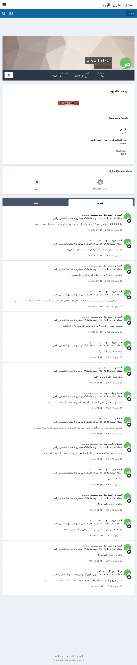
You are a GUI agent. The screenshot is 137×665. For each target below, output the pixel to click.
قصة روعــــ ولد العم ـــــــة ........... (102, 214)
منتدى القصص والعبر (63, 218)
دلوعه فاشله (92, 218)
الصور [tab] (36, 202)
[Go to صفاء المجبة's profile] (127, 216)
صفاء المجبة (116, 218)
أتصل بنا (70, 656)
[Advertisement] (73, 27)
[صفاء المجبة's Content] (9, 75)
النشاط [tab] (100, 202)
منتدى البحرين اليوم (118, 4)
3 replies (96, 586)
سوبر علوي (92, 574)
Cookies (58, 656)
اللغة (81, 656)
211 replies (94, 229)
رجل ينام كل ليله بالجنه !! (108, 571)
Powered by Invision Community (68, 660)
